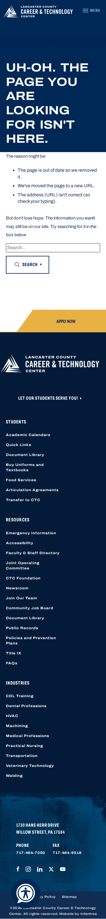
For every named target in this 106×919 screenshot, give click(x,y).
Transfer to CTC (23, 500)
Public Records (22, 628)
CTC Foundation (23, 578)
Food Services (21, 480)
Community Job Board (29, 608)
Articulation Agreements (32, 490)
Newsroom (17, 588)
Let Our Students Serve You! (48, 398)
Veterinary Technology (30, 766)
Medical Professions (27, 736)
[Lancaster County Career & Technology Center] (38, 12)
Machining (17, 726)
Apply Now (66, 321)
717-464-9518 (67, 853)
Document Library (25, 455)
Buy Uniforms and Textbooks (25, 467)
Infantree (88, 913)
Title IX (13, 653)
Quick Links (18, 445)
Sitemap (69, 896)
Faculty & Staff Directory (32, 553)
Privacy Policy (42, 896)
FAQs (11, 663)
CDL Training (20, 696)
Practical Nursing (24, 746)
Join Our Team (21, 598)
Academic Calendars (28, 435)
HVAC (12, 716)
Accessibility (19, 543)
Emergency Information (31, 533)
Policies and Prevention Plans (31, 640)
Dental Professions (26, 706)
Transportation (22, 756)
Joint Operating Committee (22, 565)
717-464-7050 (30, 853)
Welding (14, 776)
